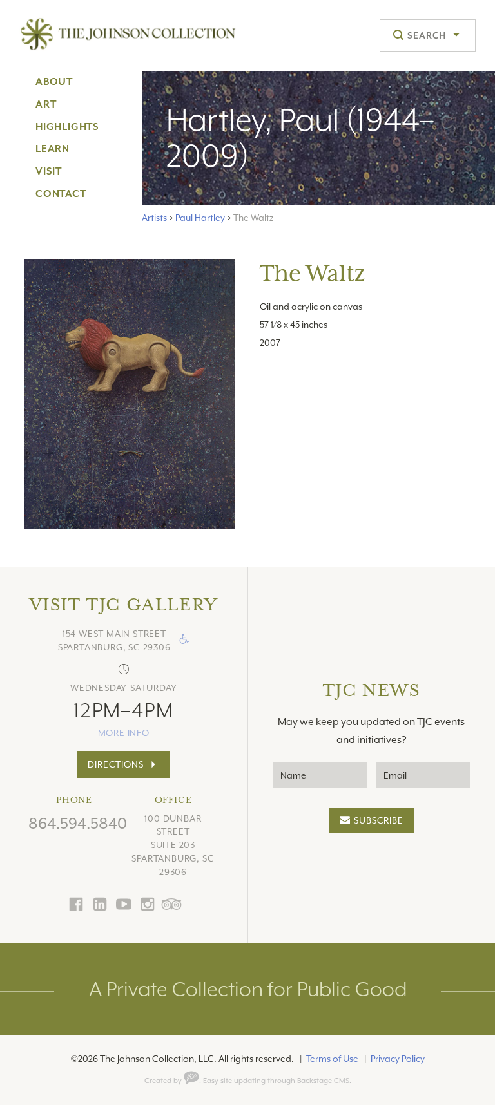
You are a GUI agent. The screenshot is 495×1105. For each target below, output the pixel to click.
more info (124, 733)
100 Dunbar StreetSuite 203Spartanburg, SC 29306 (172, 845)
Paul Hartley (200, 217)
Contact (60, 194)
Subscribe (378, 820)
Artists (154, 217)
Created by (164, 1081)
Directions (115, 764)
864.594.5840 (77, 824)
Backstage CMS (323, 1081)
